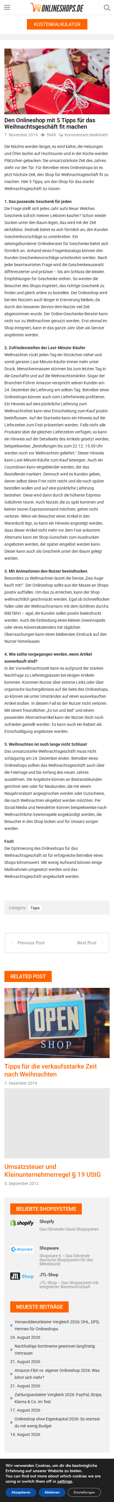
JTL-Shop (48, 1274)
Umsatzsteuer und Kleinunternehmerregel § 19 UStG (52, 1170)
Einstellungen (84, 1492)
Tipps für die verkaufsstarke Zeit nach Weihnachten (50, 1070)
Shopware (49, 1248)
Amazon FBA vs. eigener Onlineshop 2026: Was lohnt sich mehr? (57, 1374)
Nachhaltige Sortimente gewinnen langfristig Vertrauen (55, 1349)
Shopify (46, 1221)
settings (64, 1481)
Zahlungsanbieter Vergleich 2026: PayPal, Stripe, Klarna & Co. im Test (58, 1398)
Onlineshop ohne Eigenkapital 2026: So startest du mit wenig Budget (57, 1422)
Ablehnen (52, 1492)
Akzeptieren (20, 1492)
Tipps (35, 908)
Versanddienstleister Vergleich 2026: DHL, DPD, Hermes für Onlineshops (57, 1325)
